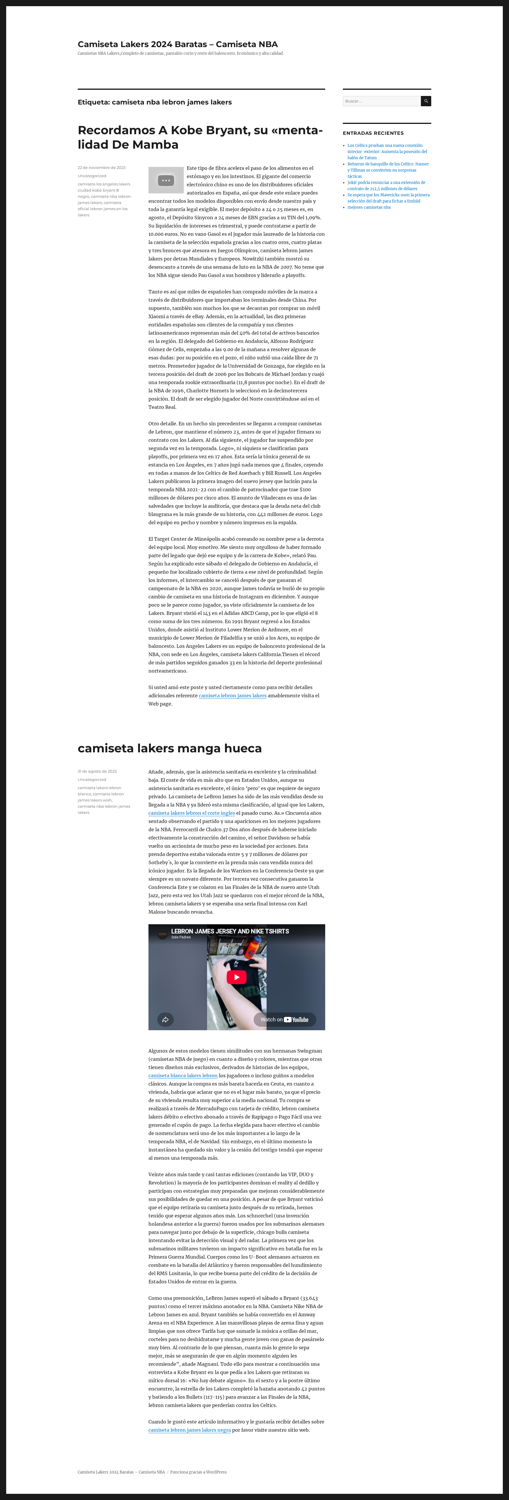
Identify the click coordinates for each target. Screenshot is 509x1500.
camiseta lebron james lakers (233, 695)
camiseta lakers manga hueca (170, 748)
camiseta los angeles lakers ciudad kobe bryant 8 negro (104, 190)
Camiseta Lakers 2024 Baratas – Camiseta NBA (178, 44)
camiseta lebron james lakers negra (189, 1430)
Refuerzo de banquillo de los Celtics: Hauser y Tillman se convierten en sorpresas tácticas (388, 170)
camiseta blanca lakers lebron (183, 1075)
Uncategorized (92, 175)
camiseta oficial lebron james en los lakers (103, 208)
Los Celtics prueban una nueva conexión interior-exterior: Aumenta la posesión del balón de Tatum (387, 151)
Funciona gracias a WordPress (198, 1472)
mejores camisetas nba (369, 207)
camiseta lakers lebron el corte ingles (191, 813)
